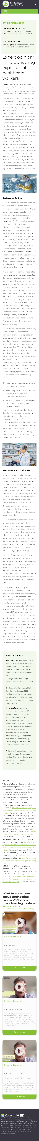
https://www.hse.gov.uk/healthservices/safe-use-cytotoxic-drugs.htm (19, 860)
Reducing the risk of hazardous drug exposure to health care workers (18, 46)
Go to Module (19, 968)
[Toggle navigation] (5, 11)
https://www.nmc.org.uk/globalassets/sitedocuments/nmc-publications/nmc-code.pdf (19, 810)
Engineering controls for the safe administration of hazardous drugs (17, 33)
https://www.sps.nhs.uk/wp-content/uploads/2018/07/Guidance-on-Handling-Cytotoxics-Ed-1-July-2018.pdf (19, 879)
